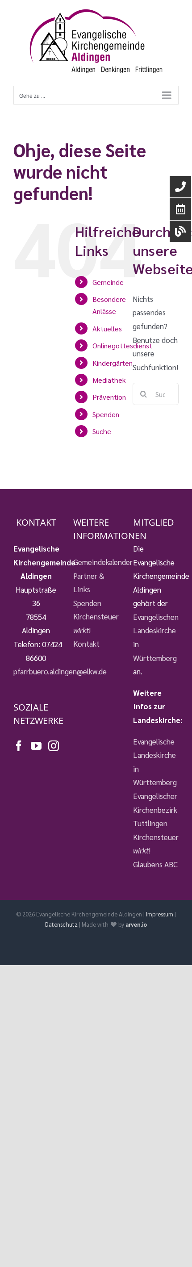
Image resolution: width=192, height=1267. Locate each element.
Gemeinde (108, 282)
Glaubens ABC (155, 864)
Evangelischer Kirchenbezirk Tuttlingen (155, 809)
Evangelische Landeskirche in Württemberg (155, 761)
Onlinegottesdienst (122, 345)
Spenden (105, 414)
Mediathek (109, 380)
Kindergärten (112, 363)
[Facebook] (18, 745)
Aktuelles (107, 328)
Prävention (109, 396)
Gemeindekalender (96, 562)
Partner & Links (88, 582)
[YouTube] (36, 745)
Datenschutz (61, 924)
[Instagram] (53, 745)
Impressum (159, 914)
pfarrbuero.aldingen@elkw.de (60, 671)
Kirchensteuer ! (96, 623)
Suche (101, 431)
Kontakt (86, 643)
